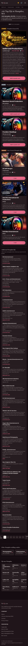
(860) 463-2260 (7, 203)
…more (17, 73)
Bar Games (4, 635)
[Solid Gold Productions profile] (14, 39)
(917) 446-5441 (7, 235)
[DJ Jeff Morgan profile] (14, 160)
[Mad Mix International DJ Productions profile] (14, 189)
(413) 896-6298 (7, 172)
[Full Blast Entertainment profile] (14, 223)
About (3, 614)
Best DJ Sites (4, 629)
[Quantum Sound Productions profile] (14, 93)
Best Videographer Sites (7, 633)
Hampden (18, 7)
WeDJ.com (3, 7)
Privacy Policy (4, 620)
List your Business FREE (7, 616)
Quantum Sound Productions (13, 101)
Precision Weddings (9, 132)
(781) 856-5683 (15, 50)
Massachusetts (11, 7)
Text (21, 50)
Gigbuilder (4, 627)
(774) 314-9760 (7, 135)
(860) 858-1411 (7, 105)
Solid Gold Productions (13, 49)
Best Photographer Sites (7, 631)
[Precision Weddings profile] (14, 124)
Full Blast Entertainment (10, 231)
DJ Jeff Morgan (7, 168)
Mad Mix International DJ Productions (11, 198)
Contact (3, 618)
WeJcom (4, 3)
